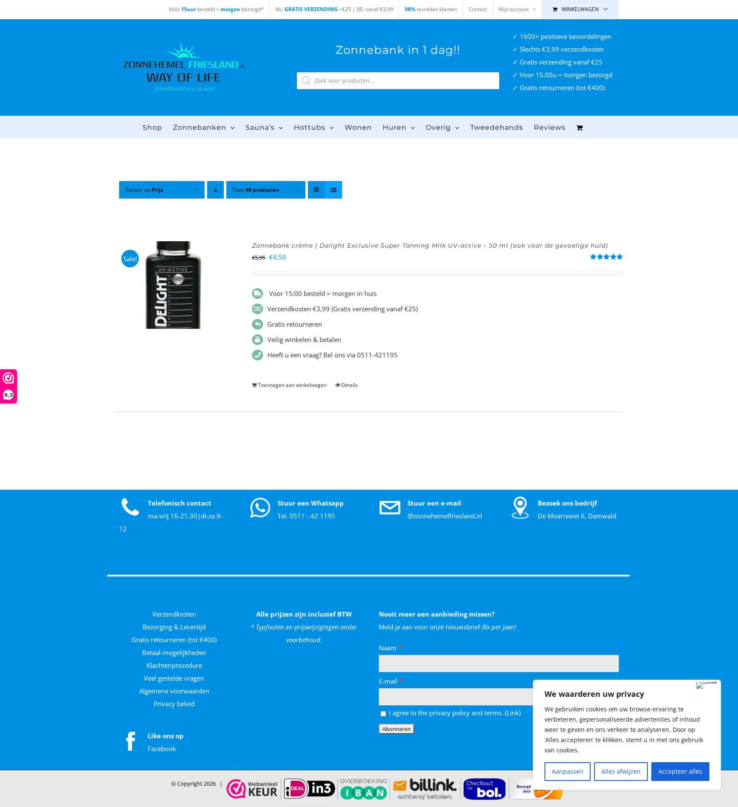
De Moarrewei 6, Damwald (577, 516)
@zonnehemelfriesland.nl (444, 516)
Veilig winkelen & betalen (304, 339)
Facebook (162, 748)
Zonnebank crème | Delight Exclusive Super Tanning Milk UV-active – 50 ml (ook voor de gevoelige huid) (430, 245)
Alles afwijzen (621, 771)
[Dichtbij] (706, 685)
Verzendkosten (174, 614)
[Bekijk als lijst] (333, 189)
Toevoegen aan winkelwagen (292, 385)
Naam (390, 647)
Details (349, 385)
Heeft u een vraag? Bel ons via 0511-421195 (332, 355)
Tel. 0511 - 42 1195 (306, 516)
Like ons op (166, 735)
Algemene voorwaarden (174, 691)
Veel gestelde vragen (174, 678)
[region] (627, 735)
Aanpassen (567, 771)
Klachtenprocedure (174, 665)
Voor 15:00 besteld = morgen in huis (322, 293)
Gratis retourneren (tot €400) (174, 639)
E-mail (391, 681)
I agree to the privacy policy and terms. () (454, 712)
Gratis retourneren (294, 324)
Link (513, 712)
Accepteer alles (680, 771)
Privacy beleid (174, 703)
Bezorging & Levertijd (174, 627)
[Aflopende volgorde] (215, 190)
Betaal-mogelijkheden (174, 652)
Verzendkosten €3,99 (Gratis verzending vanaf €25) (342, 308)
